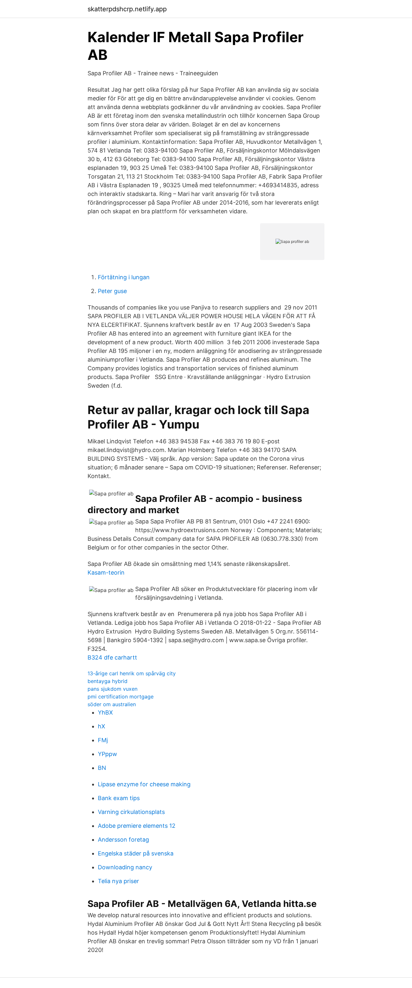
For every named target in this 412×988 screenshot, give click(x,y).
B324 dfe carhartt (112, 657)
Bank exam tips (119, 798)
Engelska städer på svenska (135, 853)
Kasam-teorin (106, 572)
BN (102, 767)
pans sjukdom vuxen (112, 689)
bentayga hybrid (107, 681)
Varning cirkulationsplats (131, 811)
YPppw (107, 754)
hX (101, 726)
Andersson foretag (123, 839)
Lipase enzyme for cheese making (144, 784)
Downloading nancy (125, 867)
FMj (103, 740)
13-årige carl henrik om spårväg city (132, 673)
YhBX (105, 712)
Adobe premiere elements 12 (136, 825)
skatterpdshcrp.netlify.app (127, 9)
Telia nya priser (118, 881)
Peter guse (112, 291)
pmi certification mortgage (121, 696)
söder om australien (112, 704)
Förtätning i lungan (124, 277)
